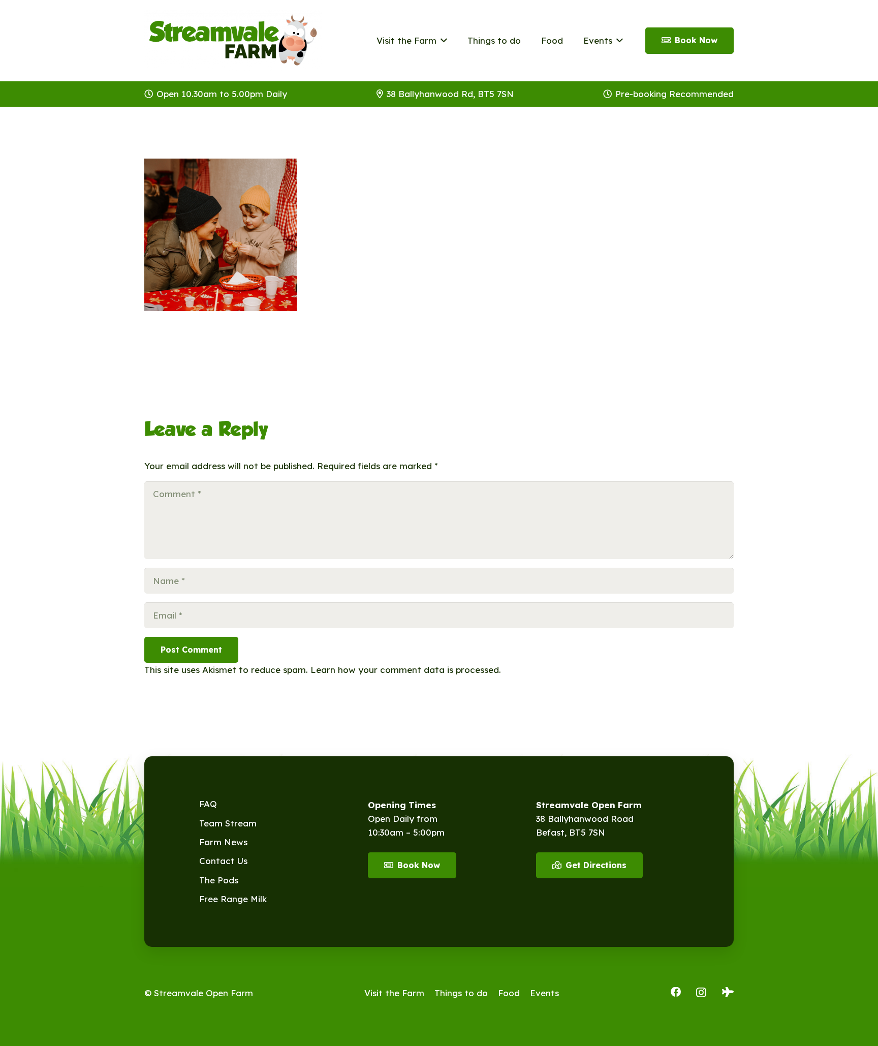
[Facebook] (676, 992)
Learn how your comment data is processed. (405, 669)
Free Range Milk (233, 899)
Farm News (223, 842)
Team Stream (228, 823)
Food (509, 993)
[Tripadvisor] (728, 992)
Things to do (461, 993)
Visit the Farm (394, 993)
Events (544, 993)
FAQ (208, 803)
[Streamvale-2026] (233, 40)
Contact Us (223, 860)
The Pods (218, 880)
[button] (441, 40)
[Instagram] (701, 992)
